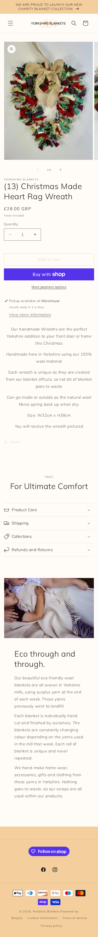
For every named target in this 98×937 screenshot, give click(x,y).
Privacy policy (51, 926)
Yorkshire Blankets (46, 911)
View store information (30, 314)
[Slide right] (60, 169)
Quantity (11, 224)
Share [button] (15, 442)
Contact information (42, 918)
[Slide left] (37, 169)
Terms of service (74, 918)
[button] (10, 23)
